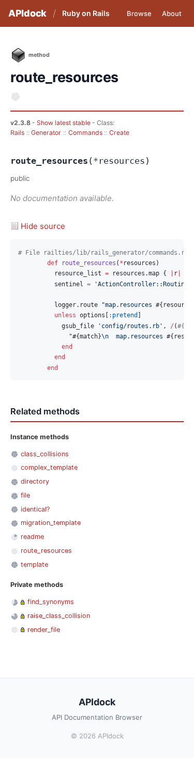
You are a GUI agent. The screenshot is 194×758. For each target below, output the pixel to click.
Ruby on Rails (86, 13)
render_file (43, 629)
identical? (35, 509)
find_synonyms (50, 602)
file (25, 495)
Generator (46, 132)
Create (119, 132)
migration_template (51, 523)
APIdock (27, 13)
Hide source (43, 226)
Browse (139, 13)
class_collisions (45, 454)
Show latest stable (64, 123)
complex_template (49, 467)
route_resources (46, 550)
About (172, 13)
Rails (17, 132)
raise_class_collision (58, 616)
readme (32, 536)
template (34, 564)
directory (35, 481)
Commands (85, 132)
